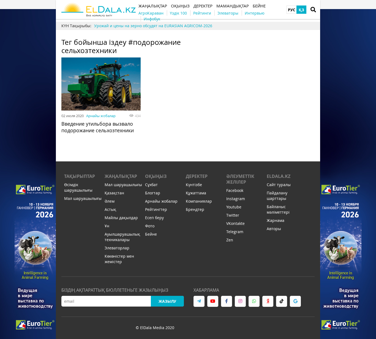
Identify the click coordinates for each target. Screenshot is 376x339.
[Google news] (295, 301)
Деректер (197, 176)
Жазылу (167, 301)
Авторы (274, 228)
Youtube (233, 207)
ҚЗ (301, 9)
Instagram (235, 198)
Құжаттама (196, 192)
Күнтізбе (194, 184)
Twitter (232, 215)
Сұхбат (151, 184)
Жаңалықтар (121, 176)
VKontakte (235, 223)
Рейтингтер (156, 209)
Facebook (234, 190)
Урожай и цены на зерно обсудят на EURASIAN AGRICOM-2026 (153, 25)
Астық (110, 209)
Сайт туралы (279, 184)
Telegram (234, 231)
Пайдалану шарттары (277, 195)
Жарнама (275, 220)
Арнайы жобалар (101, 115)
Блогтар (152, 192)
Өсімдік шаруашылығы (78, 187)
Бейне (151, 234)
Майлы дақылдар (121, 217)
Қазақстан (114, 192)
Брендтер (195, 209)
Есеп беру (154, 217)
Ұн (107, 225)
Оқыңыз (156, 176)
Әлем (110, 201)
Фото (149, 225)
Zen (229, 239)
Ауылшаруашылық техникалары (122, 236)
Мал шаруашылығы (83, 198)
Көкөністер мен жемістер (119, 258)
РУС (291, 9)
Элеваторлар (117, 247)
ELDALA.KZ (278, 176)
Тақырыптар (79, 176)
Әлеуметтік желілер (240, 179)
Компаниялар (199, 201)
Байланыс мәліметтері (278, 209)
